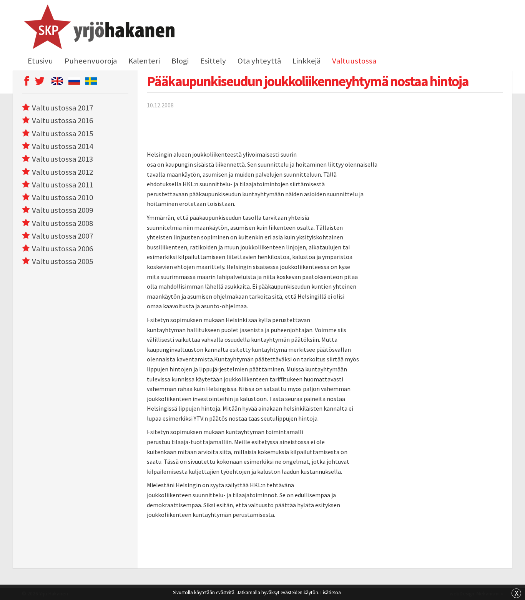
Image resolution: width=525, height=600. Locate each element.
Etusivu (40, 61)
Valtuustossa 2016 (62, 120)
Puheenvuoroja (91, 61)
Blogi (180, 61)
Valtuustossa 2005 (62, 261)
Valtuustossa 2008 (62, 223)
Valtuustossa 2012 (62, 172)
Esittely (213, 61)
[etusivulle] (98, 28)
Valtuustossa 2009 (62, 210)
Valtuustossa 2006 (62, 249)
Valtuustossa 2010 (62, 197)
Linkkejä (306, 61)
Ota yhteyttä (259, 61)
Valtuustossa (354, 61)
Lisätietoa (331, 592)
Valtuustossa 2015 (62, 134)
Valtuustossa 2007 (62, 236)
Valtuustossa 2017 (62, 108)
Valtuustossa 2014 (62, 146)
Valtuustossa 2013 (62, 159)
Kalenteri (144, 61)
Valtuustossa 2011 (62, 185)
